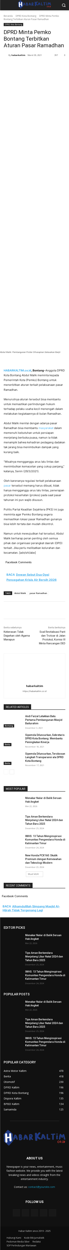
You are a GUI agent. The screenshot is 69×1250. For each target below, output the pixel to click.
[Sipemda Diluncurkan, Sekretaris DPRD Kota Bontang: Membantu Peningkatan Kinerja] (13, 739)
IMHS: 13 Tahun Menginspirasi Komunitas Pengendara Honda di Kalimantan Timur (45, 840)
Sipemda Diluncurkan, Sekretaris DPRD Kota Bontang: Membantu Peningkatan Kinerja (45, 738)
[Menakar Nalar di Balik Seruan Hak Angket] (13, 802)
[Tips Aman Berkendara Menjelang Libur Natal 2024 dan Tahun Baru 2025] (13, 821)
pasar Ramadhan (38, 593)
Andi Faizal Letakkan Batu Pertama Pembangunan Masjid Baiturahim (43, 720)
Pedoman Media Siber (18, 1241)
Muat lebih (33, 874)
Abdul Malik (20, 593)
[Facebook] (19, 64)
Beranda (8, 15)
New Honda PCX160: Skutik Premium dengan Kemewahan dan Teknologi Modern (43, 859)
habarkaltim (18, 55)
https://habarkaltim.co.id (35, 691)
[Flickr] (34, 1212)
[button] (64, 5)
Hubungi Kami (14, 1237)
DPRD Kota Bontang (26, 15)
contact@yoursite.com (41, 1187)
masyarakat (46, 428)
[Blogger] (16, 1212)
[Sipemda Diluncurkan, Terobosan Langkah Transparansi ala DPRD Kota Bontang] (13, 758)
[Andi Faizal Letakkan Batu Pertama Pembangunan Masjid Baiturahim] (13, 721)
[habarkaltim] (6, 55)
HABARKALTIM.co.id (17, 370)
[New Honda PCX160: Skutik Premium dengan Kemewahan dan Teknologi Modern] (13, 860)
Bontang (9, 725)
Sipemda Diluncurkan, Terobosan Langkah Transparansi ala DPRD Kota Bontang (45, 757)
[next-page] (12, 772)
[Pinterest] (36, 64)
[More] (53, 64)
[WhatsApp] (44, 64)
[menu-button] (6, 5)
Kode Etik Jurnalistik (34, 1237)
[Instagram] (43, 1212)
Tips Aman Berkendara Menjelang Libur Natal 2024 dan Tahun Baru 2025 (44, 820)
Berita (7, 744)
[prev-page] (6, 772)
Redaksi (37, 1241)
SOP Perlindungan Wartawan (21, 1245)
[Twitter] (27, 64)
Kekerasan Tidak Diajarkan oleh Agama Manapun (17, 635)
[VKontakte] (52, 1212)
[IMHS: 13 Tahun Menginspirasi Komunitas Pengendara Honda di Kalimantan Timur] (13, 840)
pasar (7, 485)
